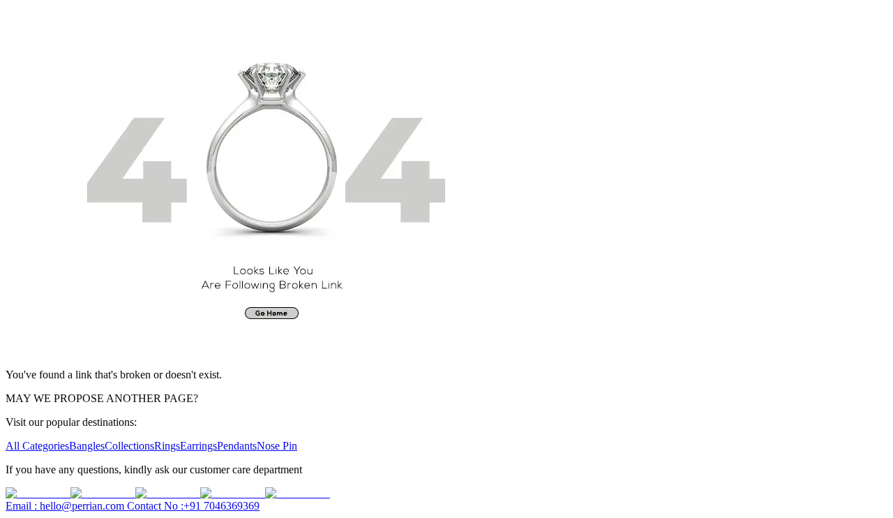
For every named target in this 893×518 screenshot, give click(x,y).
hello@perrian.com (66, 506)
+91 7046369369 (193, 506)
